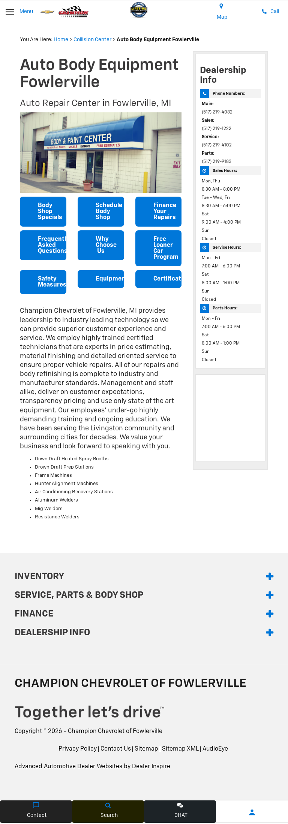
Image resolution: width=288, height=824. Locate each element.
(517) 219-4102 (217, 145)
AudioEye (215, 749)
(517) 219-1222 (216, 129)
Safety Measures (52, 282)
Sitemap (146, 749)
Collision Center (92, 39)
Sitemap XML (180, 749)
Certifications (167, 279)
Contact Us (115, 749)
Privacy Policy (77, 749)
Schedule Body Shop (109, 212)
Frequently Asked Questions (52, 245)
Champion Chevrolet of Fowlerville (115, 731)
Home (61, 39)
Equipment (110, 279)
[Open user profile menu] (252, 812)
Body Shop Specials (50, 212)
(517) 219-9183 (216, 162)
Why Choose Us (106, 245)
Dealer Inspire (151, 767)
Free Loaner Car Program (165, 248)
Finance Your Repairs (164, 212)
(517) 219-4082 (217, 112)
